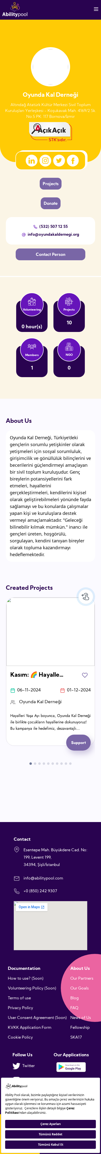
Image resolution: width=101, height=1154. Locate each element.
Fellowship (80, 1028)
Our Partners (81, 979)
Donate (51, 203)
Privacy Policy (20, 1008)
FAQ (74, 1008)
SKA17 (76, 1038)
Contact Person (50, 254)
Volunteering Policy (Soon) (32, 988)
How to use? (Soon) (25, 979)
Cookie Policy (20, 1038)
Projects (51, 183)
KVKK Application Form (29, 1028)
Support (78, 742)
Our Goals (79, 988)
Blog (74, 998)
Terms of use (19, 998)
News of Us (80, 1018)
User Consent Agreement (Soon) (37, 1018)
